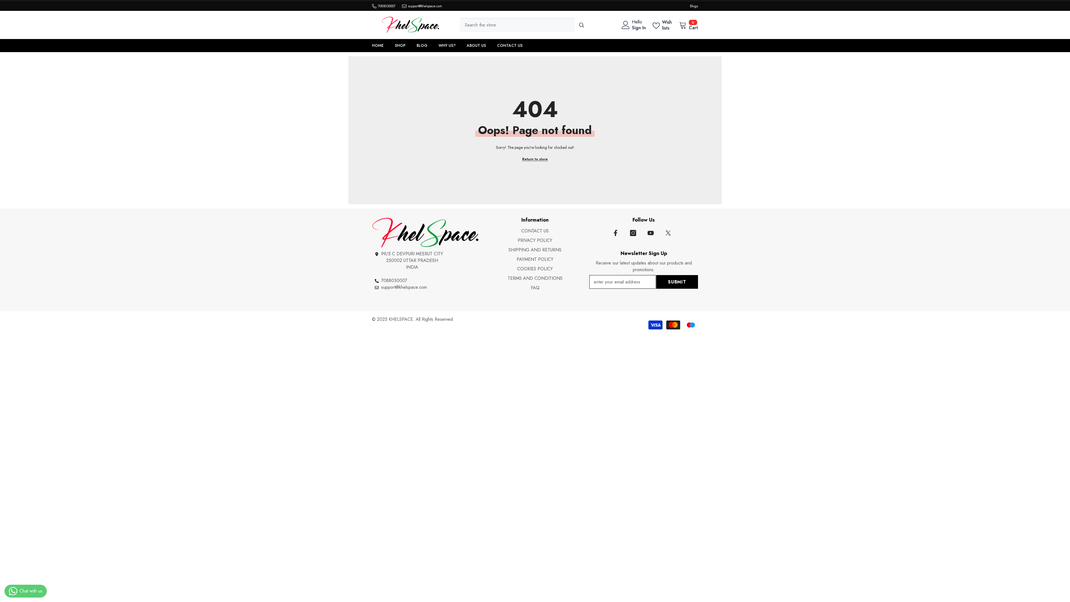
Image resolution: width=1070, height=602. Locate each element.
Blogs (694, 6)
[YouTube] (650, 233)
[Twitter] (668, 233)
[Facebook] (615, 233)
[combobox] (517, 25)
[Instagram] (633, 233)
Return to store (535, 159)
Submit (677, 282)
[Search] (524, 25)
